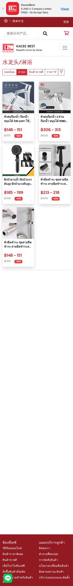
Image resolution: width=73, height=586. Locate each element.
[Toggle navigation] (65, 48)
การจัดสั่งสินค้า (48, 560)
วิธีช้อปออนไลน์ (12, 548)
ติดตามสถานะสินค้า (51, 571)
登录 (66, 22)
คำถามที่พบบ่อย (48, 554)
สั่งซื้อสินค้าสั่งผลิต (13, 571)
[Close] (3, 8)
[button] (7, 21)
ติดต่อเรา (44, 548)
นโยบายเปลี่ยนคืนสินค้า (54, 566)
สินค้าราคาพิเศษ (12, 554)
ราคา (50, 72)
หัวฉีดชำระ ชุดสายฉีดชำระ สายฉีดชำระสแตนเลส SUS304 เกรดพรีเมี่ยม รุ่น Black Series (18, 245)
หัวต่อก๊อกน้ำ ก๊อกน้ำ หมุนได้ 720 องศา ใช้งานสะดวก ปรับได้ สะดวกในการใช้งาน (16, 119)
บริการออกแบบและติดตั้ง (54, 577)
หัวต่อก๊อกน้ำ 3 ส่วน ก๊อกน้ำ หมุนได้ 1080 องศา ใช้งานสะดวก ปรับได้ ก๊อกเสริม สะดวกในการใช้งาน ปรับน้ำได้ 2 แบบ (53, 119)
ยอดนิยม (9, 72)
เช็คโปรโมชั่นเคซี (13, 566)
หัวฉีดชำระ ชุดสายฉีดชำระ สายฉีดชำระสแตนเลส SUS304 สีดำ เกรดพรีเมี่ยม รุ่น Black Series (55, 182)
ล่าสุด (21, 72)
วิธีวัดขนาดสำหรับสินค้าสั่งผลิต (17, 579)
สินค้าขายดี (36, 72)
